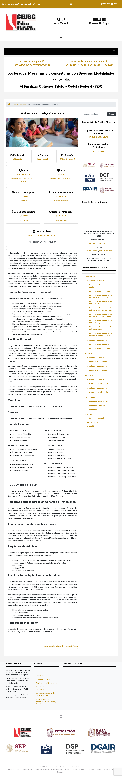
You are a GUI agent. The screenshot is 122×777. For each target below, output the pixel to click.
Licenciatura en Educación (99, 344)
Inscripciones (90, 397)
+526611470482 (108, 769)
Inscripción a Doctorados (96, 409)
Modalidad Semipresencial (97, 340)
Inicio (38, 671)
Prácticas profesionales (96, 418)
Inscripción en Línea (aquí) (41, 242)
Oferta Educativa (19, 104)
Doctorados (89, 375)
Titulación (91, 426)
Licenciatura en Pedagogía (99, 291)
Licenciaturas (90, 277)
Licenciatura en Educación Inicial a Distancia (61, 646)
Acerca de (39, 675)
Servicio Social (92, 422)
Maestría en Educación (98, 361)
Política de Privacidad (43, 679)
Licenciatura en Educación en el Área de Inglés (100, 322)
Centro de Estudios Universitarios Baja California (22, 4)
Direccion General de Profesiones (43, 688)
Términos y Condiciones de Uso (46, 683)
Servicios (88, 414)
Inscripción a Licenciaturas (97, 401)
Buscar (111, 114)
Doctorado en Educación (98, 383)
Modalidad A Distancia (95, 281)
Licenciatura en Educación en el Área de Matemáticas (100, 303)
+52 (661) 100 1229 (102, 65)
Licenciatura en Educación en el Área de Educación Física (100, 334)
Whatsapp (106, 4)
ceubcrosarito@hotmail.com (98, 243)
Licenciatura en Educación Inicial (99, 286)
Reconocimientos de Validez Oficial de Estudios (45, 694)
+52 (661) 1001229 (105, 251)
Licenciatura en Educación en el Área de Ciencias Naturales (100, 309)
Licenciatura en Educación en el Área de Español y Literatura (101, 296)
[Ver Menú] (71, 3)
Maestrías (88, 353)
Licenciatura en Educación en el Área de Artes (100, 328)
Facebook (116, 4)
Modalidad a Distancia (95, 357)
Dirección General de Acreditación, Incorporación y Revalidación (46, 702)
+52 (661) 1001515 (92, 251)
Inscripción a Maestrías (96, 405)
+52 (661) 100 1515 (79, 65)
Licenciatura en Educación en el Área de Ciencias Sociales (100, 315)
